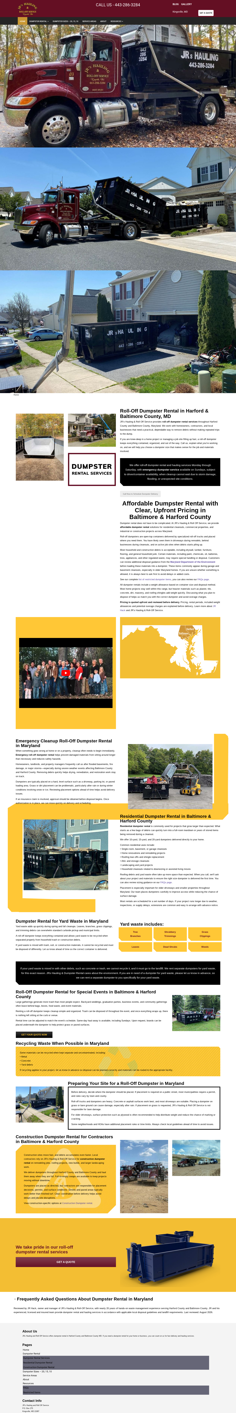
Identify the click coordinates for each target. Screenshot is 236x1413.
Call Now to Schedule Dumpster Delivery (140, 494)
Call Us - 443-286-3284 (118, 4)
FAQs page (203, 579)
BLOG (176, 4)
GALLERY (186, 4)
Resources (116, 21)
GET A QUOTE (206, 13)
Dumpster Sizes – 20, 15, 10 (65, 21)
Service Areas (89, 21)
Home (22, 21)
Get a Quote (66, 1261)
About (103, 21)
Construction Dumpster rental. (77, 1203)
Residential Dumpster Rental (37, 1362)
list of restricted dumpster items (155, 579)
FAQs (26, 1387)
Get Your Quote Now (34, 1035)
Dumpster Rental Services (36, 1358)
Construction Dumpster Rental (38, 1367)
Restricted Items (31, 1392)
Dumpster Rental (38, 21)
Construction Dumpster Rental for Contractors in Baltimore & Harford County (64, 1139)
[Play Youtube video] (66, 672)
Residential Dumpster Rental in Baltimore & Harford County (165, 819)
